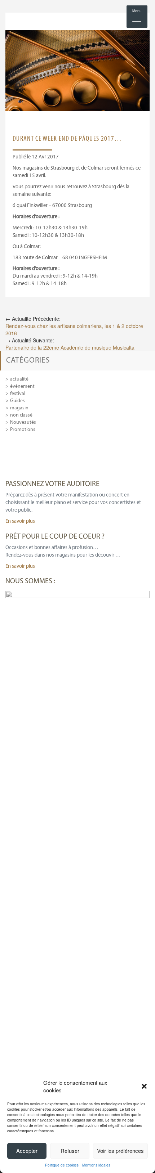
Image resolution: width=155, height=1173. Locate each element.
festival (17, 393)
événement (22, 386)
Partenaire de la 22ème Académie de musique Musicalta (69, 347)
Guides (17, 401)
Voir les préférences (120, 1150)
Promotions (22, 429)
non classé (21, 415)
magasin (19, 408)
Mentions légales (96, 1165)
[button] (144, 1086)
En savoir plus (20, 521)
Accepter (26, 1150)
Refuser (70, 1150)
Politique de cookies (62, 1165)
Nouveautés (23, 422)
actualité (19, 379)
